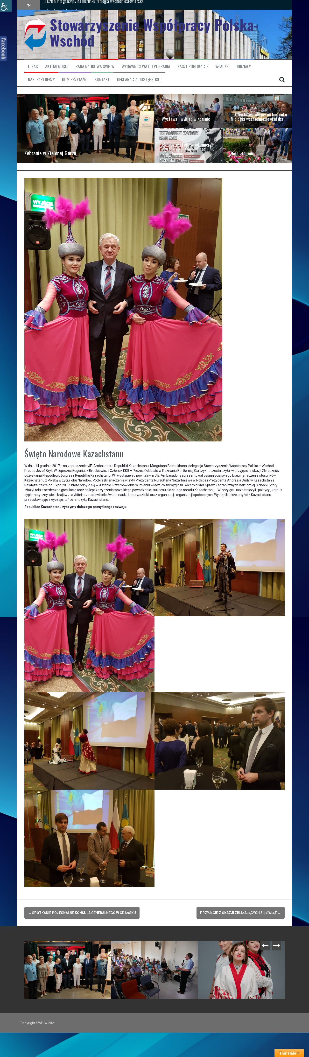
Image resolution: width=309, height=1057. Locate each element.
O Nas (33, 66)
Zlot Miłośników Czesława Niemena (57, 948)
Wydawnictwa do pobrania (146, 66)
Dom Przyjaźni (74, 79)
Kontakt (102, 79)
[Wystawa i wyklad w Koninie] (188, 111)
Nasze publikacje (192, 66)
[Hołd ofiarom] (257, 145)
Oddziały (243, 66)
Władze (221, 66)
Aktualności (56, 66)
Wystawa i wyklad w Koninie (65, 4)
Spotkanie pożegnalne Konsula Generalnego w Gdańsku (82, 913)
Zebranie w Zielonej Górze (137, 948)
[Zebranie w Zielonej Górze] (85, 128)
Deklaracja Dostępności (139, 79)
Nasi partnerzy (41, 79)
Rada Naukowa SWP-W (95, 66)
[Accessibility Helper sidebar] (6, 6)
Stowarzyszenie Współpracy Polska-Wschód (154, 32)
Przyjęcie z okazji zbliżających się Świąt (240, 913)
